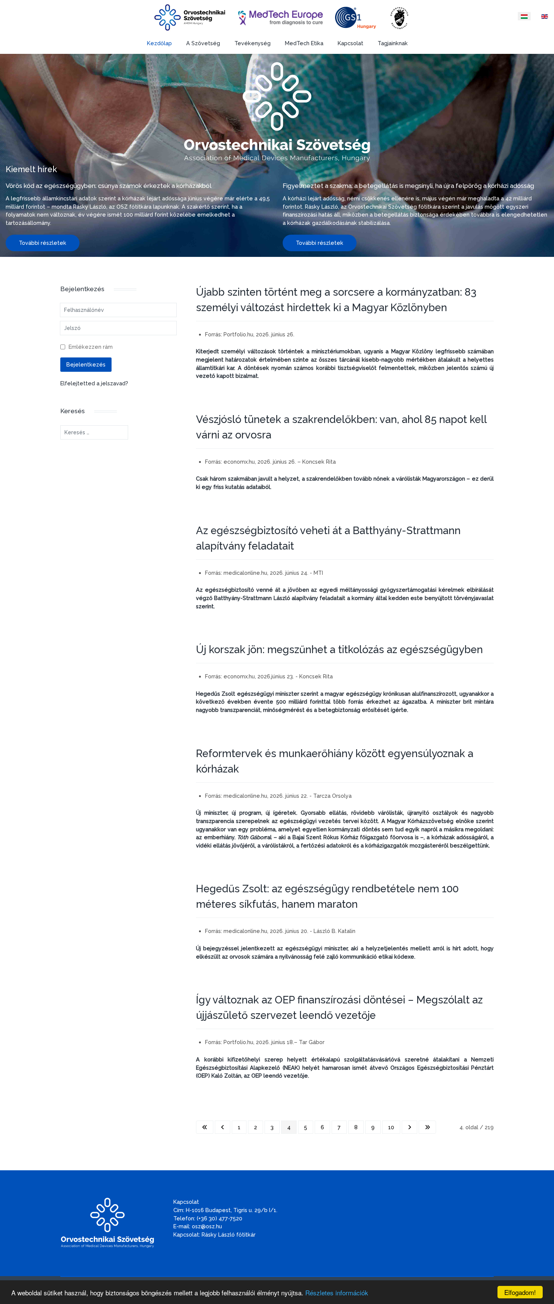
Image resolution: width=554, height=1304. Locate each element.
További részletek (42, 243)
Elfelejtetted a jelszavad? (94, 383)
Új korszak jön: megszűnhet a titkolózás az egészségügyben (339, 649)
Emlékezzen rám (91, 347)
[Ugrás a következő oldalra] (409, 1127)
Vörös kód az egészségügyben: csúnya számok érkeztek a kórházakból (108, 185)
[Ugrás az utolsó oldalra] (427, 1127)
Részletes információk (336, 1292)
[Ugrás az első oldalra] (204, 1127)
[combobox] (94, 432)
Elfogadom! (520, 1292)
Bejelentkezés (86, 364)
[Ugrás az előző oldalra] (222, 1127)
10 (391, 1127)
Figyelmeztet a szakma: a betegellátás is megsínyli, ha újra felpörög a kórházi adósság (408, 185)
